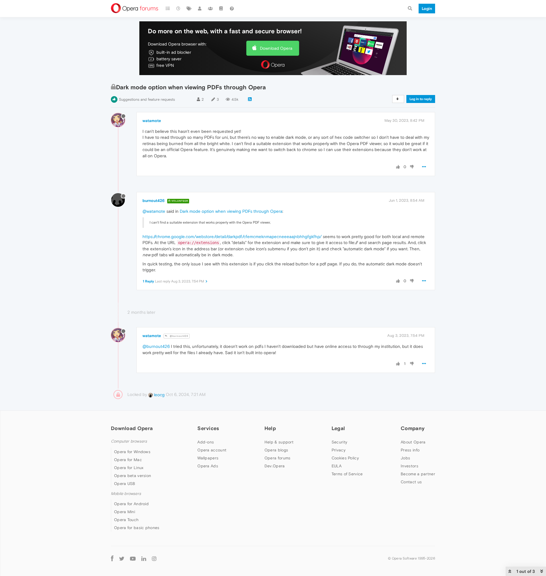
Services (208, 428)
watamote (151, 120)
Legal (338, 428)
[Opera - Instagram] (154, 558)
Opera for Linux (129, 467)
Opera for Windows (132, 451)
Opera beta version (132, 475)
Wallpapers (207, 458)
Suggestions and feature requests (147, 99)
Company (413, 428)
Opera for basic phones (137, 527)
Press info (410, 450)
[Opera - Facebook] (112, 558)
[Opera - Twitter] (121, 558)
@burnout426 (178, 336)
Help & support (278, 442)
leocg (159, 394)
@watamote (153, 211)
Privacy (339, 450)
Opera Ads (207, 466)
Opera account (211, 450)
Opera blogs (276, 450)
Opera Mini (124, 511)
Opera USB (124, 483)
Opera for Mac (128, 459)
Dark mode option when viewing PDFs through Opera (231, 211)
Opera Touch (126, 519)
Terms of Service (347, 474)
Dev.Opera (274, 466)
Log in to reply (421, 99)
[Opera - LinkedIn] (143, 558)
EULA (337, 466)
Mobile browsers (126, 493)
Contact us (411, 482)
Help (270, 428)
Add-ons (205, 442)
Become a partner (418, 474)
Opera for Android (131, 503)
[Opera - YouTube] (132, 558)
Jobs (405, 458)
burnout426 (153, 200)
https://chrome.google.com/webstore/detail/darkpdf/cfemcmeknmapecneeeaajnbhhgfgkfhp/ (232, 236)
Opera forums (277, 458)
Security (339, 442)
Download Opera (276, 48)
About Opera (413, 442)
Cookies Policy (345, 458)
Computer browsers (129, 441)
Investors (409, 466)
